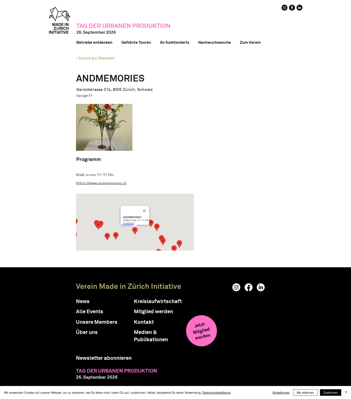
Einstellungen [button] (281, 392)
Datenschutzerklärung (216, 392)
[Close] (346, 392)
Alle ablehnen (305, 392)
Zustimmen (330, 392)
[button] (104, 357)
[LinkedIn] (299, 8)
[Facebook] (292, 8)
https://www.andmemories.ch (101, 183)
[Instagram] (284, 8)
